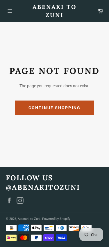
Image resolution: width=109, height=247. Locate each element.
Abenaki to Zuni (54, 10)
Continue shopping (54, 107)
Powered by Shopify (56, 219)
